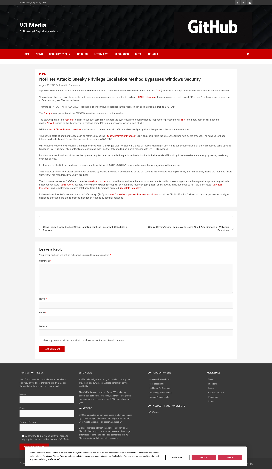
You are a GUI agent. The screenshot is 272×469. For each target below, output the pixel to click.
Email (42, 312)
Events (211, 401)
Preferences (178, 457)
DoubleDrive (67, 184)
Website (43, 326)
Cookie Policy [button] (117, 456)
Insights (82, 54)
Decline (203, 457)
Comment (45, 260)
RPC (183, 119)
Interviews (101, 54)
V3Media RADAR (216, 392)
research (69, 119)
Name (43, 298)
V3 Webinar (154, 412)
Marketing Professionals (160, 379)
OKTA (138, 54)
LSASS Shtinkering (146, 97)
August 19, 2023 (47, 85)
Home (26, 54)
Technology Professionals (160, 392)
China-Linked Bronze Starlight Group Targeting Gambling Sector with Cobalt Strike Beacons (85, 229)
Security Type (58, 54)
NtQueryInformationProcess (120, 136)
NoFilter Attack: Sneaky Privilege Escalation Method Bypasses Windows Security (120, 79)
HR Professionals (156, 384)
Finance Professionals (159, 397)
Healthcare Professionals (160, 388)
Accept (230, 457)
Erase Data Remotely (130, 188)
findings (48, 113)
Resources (122, 54)
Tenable (153, 54)
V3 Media (33, 25)
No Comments (72, 85)
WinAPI (50, 123)
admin (60, 85)
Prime (42, 74)
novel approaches (97, 181)
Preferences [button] (53, 459)
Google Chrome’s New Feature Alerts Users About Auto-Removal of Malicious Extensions (188, 229)
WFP (158, 90)
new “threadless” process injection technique (133, 194)
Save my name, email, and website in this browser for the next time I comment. (84, 340)
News (39, 54)
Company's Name (29, 422)
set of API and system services (65, 129)
